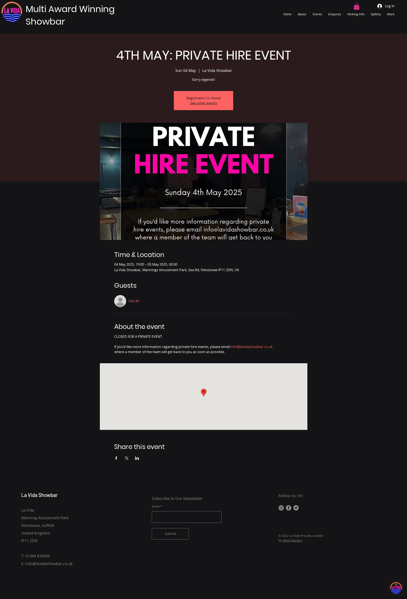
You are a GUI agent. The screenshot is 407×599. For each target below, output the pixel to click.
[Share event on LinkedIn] (137, 458)
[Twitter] (296, 508)
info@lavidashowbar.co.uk (48, 563)
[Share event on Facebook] (116, 458)
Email (156, 506)
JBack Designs (292, 540)
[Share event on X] (127, 458)
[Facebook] (288, 508)
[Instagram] (281, 508)
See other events (203, 103)
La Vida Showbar (39, 495)
